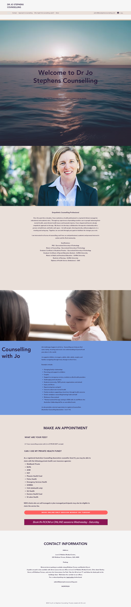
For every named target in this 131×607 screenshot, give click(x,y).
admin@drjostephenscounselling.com (104, 13)
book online (70, 577)
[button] (65, 106)
